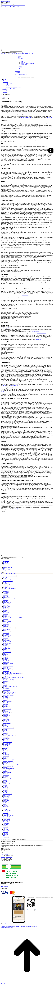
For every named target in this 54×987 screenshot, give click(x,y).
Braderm (5, 614)
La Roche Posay (7, 701)
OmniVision (6, 744)
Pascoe (5, 753)
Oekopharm (6, 738)
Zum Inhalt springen (5, 1)
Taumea (5, 813)
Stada (5, 801)
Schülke (5, 791)
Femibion (5, 658)
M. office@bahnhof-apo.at (6, 857)
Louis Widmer (7, 709)
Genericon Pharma (8, 669)
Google (4, 385)
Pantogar (5, 752)
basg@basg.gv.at (4, 886)
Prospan (5, 767)
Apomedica (6, 591)
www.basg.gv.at (4, 885)
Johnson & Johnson (8, 693)
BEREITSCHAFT (14, 6)
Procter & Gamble (8, 766)
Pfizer (5, 758)
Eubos (5, 653)
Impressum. (49, 117)
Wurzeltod (6, 837)
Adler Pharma (7, 579)
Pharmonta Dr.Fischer (8, 762)
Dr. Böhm (6, 633)
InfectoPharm (6, 690)
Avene (5, 596)
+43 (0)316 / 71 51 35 (5, 6)
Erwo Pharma (6, 650)
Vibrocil (5, 827)
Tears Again (6, 814)
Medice (5, 716)
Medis (5, 718)
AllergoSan (6, 584)
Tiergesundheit (6, 569)
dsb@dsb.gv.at (18, 508)
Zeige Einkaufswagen (20, 74)
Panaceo (5, 750)
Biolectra (5, 611)
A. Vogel (5, 577)
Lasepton (5, 704)
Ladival (5, 702)
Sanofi (5, 787)
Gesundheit (5, 564)
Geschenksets (6, 563)
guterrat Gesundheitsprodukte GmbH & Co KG (14, 677)
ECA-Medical (6, 648)
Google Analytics (14, 385)
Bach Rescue (6, 597)
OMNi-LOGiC (7, 743)
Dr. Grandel (6, 636)
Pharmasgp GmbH (8, 761)
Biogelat (5, 610)
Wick (5, 835)
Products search (5, 52)
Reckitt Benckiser (7, 772)
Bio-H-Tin (6, 607)
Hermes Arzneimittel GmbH (10, 686)
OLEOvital (6, 739)
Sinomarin (6, 797)
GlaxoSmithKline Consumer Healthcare (12, 673)
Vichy (5, 828)
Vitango (5, 829)
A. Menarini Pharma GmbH (10, 576)
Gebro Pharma (7, 668)
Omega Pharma (7, 740)
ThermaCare (6, 816)
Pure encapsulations (8, 768)
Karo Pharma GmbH (8, 695)
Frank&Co (6, 662)
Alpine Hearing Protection (9, 588)
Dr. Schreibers (7, 643)
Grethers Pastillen (7, 674)
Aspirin (5, 595)
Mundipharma (6, 723)
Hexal (5, 687)
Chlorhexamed (7, 621)
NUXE (5, 737)
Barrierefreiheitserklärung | (6, 927)
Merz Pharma (6, 719)
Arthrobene (6, 593)
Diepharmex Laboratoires (9, 628)
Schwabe (5, 792)
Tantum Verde (6, 810)
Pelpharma (6, 754)
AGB (13, 926)
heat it (5, 682)
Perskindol (6, 756)
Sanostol (5, 789)
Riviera (5, 781)
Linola (5, 707)
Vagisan (5, 821)
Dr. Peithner (6, 640)
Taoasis (5, 811)
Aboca (5, 578)
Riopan (5, 780)
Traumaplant (6, 819)
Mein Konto (17, 71)
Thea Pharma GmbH (8, 815)
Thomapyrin (6, 818)
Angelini (5, 589)
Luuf (4, 710)
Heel (4, 683)
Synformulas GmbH (8, 808)
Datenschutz (9, 926)
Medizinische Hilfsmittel (8, 566)
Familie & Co (6, 562)
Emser (5, 649)
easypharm (6, 647)
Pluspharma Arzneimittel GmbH (10, 764)
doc (4, 630)
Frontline (5, 664)
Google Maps (38, 339)
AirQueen (6, 582)
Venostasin (6, 823)
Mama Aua (6, 714)
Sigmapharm (6, 795)
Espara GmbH (7, 652)
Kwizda (5, 699)
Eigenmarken (6, 561)
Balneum (5, 600)
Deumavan (6, 626)
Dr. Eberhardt (7, 635)
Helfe (5, 685)
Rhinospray (6, 777)
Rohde (5, 782)
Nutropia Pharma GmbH (9, 735)
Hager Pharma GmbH (8, 679)
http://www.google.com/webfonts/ (8, 327)
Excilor (5, 655)
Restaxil (5, 776)
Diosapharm (6, 629)
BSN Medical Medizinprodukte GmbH (12, 617)
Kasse (26, 74)
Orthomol (6, 747)
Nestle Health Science (8, 728)
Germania (6, 671)
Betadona (5, 605)
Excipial (5, 657)
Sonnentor (6, 800)
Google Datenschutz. (41, 333)
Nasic (5, 725)
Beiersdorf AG (7, 602)
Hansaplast (6, 681)
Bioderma (6, 608)
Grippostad (6, 676)
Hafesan (5, 678)
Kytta (5, 700)
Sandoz (5, 786)
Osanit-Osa (6, 748)
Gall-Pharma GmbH (8, 666)
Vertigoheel (6, 824)
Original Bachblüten (8, 745)
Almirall (5, 586)
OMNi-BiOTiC (7, 742)
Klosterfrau (6, 697)
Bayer (5, 601)
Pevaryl (5, 757)
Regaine (5, 773)
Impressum (3, 926)
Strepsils (5, 805)
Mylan (5, 724)
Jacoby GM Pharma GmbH (9, 692)
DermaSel (6, 625)
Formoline (6, 660)
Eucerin (5, 654)
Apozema (6, 592)
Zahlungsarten (29, 926)
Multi (5, 721)
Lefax (5, 705)
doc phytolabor (7, 631)
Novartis (5, 733)
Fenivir (5, 659)
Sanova (5, 790)
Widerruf (35, 926)
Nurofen (5, 734)
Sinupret (5, 799)
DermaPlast (6, 624)
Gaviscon (5, 667)
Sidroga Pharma (7, 794)
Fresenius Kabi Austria (8, 663)
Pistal (5, 763)
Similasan (6, 796)
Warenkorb (17, 72)
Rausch (5, 771)
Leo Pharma (6, 706)
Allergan (5, 583)
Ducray (5, 644)
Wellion (5, 834)
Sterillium (6, 802)
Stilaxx (5, 804)
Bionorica (6, 612)
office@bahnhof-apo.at (25, 117)
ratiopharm (6, 769)
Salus (5, 785)
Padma (5, 749)
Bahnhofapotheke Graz (9, 598)
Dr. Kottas (6, 639)
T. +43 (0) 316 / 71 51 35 (6, 854)
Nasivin (5, 726)
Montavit (6, 720)
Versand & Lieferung (20, 926)
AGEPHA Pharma (8, 581)
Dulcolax (5, 645)
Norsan (5, 731)
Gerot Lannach (7, 672)
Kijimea (5, 696)
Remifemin (6, 775)
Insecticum (6, 691)
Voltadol (5, 832)
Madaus (5, 711)
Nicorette (5, 729)
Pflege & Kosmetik (7, 567)
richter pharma (7, 778)
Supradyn (6, 806)
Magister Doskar (7, 712)
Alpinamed (6, 587)
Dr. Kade (5, 638)
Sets (4, 568)
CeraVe (5, 620)
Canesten (5, 619)
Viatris (5, 825)
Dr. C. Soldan (6, 634)
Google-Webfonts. (35, 331)
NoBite (5, 730)
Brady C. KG (6, 615)
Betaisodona (6, 606)
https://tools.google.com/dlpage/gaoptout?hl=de (11, 391)
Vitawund (6, 830)
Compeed (6, 622)
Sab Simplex (6, 783)
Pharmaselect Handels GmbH (10, 759)
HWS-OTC (6, 688)
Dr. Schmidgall (7, 641)
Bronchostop (6, 616)
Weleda (5, 833)
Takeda (5, 809)
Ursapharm (6, 820)
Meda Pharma (6, 715)
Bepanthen (6, 603)
